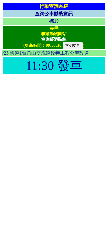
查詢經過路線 (54, 39)
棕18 (54, 21)
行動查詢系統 (54, 6)
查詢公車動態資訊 (54, 13)
